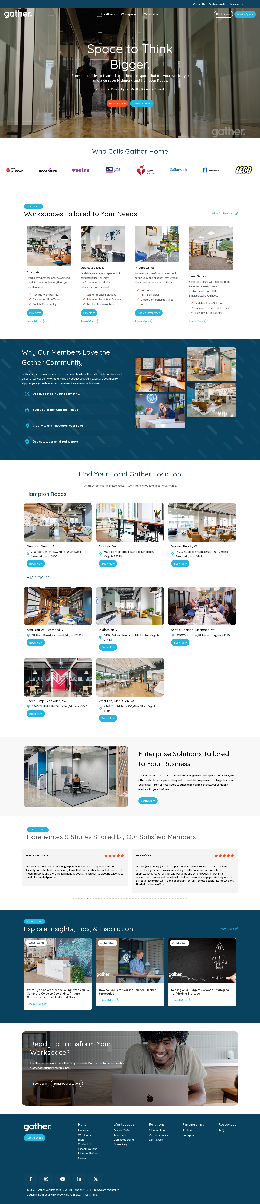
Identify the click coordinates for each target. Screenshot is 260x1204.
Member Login (237, 4)
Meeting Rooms (140, 89)
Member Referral (88, 1153)
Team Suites (121, 1135)
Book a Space (245, 14)
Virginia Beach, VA (184, 546)
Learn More (34, 321)
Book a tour (223, 14)
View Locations (141, 103)
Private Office (122, 1130)
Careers (83, 1158)
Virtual (159, 89)
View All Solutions (223, 213)
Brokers (188, 1130)
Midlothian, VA (109, 630)
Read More (36, 1003)
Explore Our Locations (66, 1083)
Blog (81, 1139)
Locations (107, 14)
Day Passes (156, 1139)
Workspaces (128, 14)
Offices (100, 89)
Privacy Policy (90, 1194)
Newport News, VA (40, 546)
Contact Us (199, 4)
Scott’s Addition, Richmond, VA (193, 630)
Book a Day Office (148, 312)
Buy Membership (217, 4)
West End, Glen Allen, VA (116, 701)
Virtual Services (158, 1135)
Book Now (35, 563)
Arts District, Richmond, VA (46, 630)
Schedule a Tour (87, 1148)
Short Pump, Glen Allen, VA (46, 701)
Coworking (118, 89)
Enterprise (189, 1135)
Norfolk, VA (107, 546)
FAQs (221, 1130)
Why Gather (151, 14)
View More (227, 928)
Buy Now (35, 312)
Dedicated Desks (124, 1139)
